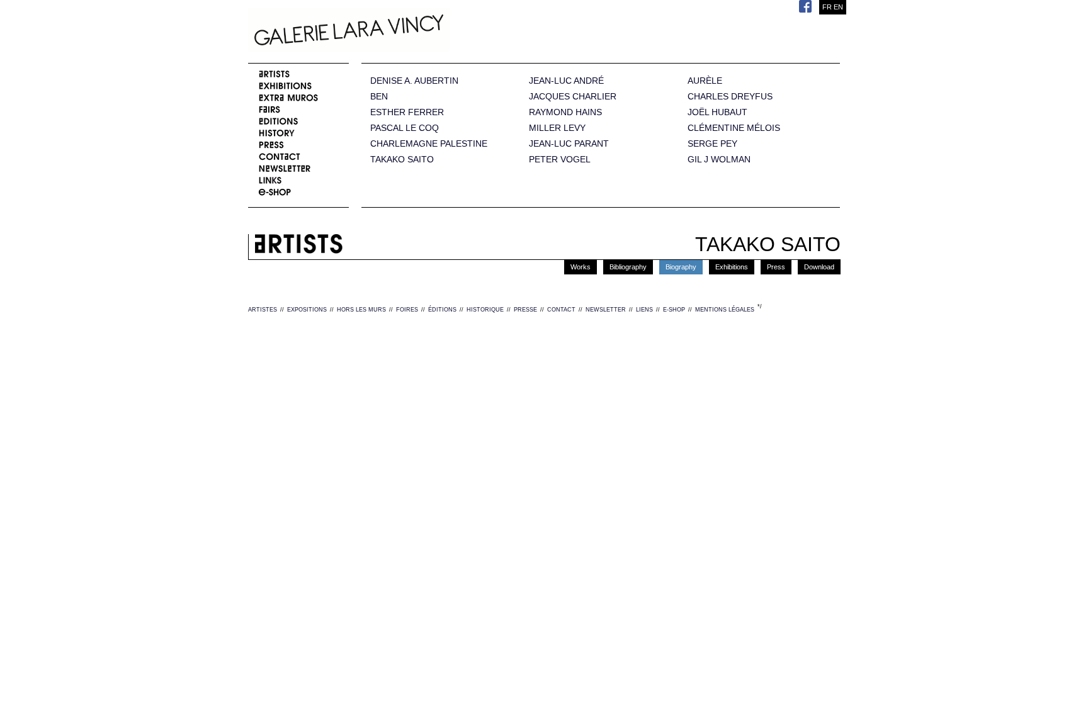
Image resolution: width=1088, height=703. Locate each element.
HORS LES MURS (361, 310)
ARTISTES (262, 310)
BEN (379, 97)
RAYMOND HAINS (565, 112)
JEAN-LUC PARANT (569, 144)
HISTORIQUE (485, 310)
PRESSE (525, 310)
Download (819, 267)
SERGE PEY (712, 144)
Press (776, 267)
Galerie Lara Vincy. (411, 31)
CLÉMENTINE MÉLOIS (734, 128)
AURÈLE (705, 81)
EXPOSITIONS (307, 310)
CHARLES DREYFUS (730, 97)
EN (838, 7)
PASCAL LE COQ (404, 128)
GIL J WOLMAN (719, 159)
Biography (681, 267)
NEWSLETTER (606, 310)
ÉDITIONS (442, 310)
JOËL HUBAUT (717, 112)
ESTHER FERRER (407, 112)
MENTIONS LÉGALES (724, 310)
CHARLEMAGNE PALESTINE (428, 144)
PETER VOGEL (560, 159)
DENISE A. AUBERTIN (414, 81)
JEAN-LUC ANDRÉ (566, 81)
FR (827, 7)
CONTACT (561, 310)
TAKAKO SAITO (402, 159)
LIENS (644, 310)
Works (580, 267)
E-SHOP (674, 310)
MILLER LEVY (557, 128)
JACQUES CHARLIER (572, 97)
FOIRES (407, 310)
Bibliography (628, 267)
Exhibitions (731, 267)
